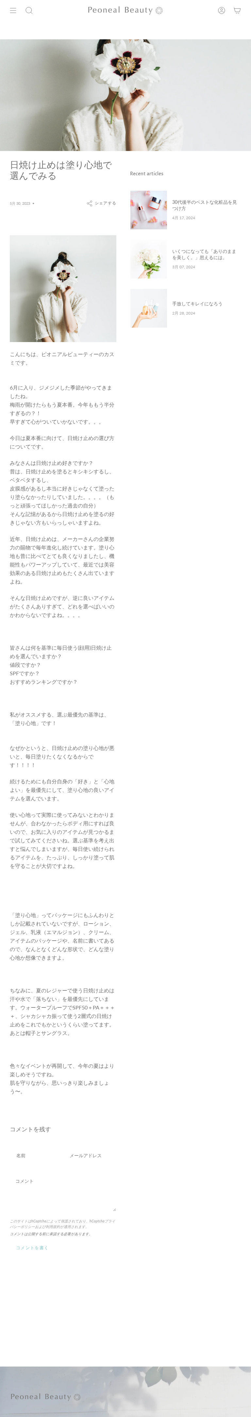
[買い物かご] (237, 10)
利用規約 (53, 1226)
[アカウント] (222, 10)
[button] (29, 10)
